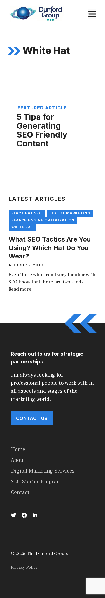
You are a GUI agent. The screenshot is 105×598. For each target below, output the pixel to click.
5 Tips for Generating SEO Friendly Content (42, 130)
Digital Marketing (69, 213)
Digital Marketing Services (43, 470)
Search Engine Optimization (43, 220)
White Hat (22, 227)
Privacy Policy (24, 567)
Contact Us (31, 418)
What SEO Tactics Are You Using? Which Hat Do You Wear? (50, 247)
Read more (20, 289)
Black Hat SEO (26, 213)
